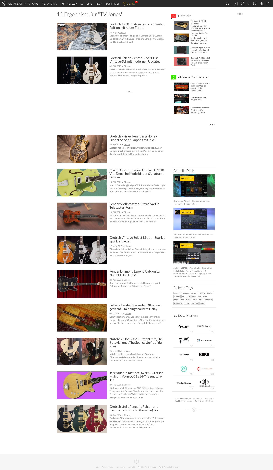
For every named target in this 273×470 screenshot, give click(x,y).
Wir (176, 398)
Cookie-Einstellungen (183, 401)
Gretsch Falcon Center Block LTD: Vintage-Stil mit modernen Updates (134, 59)
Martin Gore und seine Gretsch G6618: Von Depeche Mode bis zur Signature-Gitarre (137, 173)
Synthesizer (68, 3)
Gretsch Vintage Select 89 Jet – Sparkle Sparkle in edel (137, 239)
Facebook (248, 3)
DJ (81, 3)
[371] (184, 368)
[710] (184, 326)
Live (89, 3)
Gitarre (33, 3)
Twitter (254, 3)
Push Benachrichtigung (204, 401)
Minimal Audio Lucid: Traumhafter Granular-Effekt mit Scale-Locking (193, 224)
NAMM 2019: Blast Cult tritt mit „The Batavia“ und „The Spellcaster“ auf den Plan (136, 342)
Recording (49, 3)
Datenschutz (185, 398)
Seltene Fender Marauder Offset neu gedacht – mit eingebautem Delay (135, 307)
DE (227, 3)
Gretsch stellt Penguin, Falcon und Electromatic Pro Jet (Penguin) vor (133, 408)
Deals (131, 3)
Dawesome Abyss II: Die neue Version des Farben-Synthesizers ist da (191, 191)
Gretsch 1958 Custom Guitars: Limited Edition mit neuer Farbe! (137, 26)
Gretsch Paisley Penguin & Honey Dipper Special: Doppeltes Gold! (133, 138)
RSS (261, 3)
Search (268, 3)
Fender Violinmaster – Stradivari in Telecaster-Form (134, 205)
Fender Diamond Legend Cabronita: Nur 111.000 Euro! (135, 273)
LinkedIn (236, 3)
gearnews (15, 3)
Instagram (242, 3)
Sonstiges (112, 3)
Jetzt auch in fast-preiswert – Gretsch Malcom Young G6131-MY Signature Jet (136, 376)
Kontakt (208, 398)
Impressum (197, 398)
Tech (99, 3)
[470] (184, 340)
